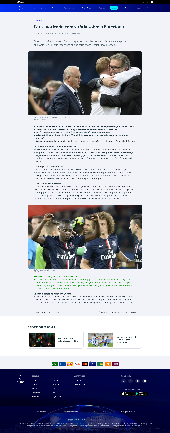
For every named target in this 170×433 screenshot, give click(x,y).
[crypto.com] (92, 364)
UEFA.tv (34, 384)
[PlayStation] (62, 364)
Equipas (55, 380)
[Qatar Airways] (115, 364)
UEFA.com (77, 380)
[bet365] (100, 364)
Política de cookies (99, 412)
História (55, 388)
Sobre (55, 392)
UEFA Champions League (21, 8)
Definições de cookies (128, 412)
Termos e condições (70, 412)
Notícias (56, 384)
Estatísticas (35, 396)
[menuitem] (33, 8)
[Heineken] (55, 364)
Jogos (33, 380)
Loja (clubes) (57, 396)
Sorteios (34, 388)
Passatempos (36, 392)
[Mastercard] (85, 364)
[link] (33, 8)
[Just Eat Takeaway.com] (108, 364)
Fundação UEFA (79, 384)
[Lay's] (70, 364)
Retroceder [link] (39, 20)
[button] (70, 8)
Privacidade (41, 412)
